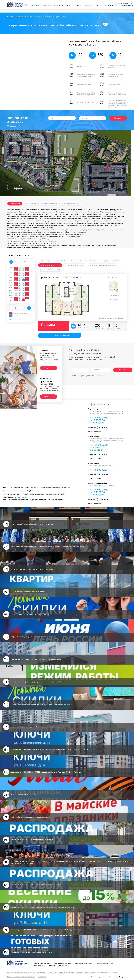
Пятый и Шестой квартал (58, 965)
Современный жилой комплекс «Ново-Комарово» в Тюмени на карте (52, 203)
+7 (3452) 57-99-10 (98, 427)
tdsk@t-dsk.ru (23, 497)
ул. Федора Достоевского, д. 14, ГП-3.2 (103, 265)
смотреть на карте (76, 48)
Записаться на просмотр (61, 335)
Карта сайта (42, 976)
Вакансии (99, 5)
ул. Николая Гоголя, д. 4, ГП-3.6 (74, 265)
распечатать (114, 295)
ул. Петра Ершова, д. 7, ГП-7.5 (109, 261)
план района (15, 203)
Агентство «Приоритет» (119, 977)
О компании (109, 5)
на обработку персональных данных (25, 126)
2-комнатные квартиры (83, 963)
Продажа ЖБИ (88, 5)
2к (20, 262)
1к (16, 262)
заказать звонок (127, 5)
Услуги (78, 5)
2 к (16, 267)
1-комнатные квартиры (62, 963)
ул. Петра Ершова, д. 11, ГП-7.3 (50, 269)
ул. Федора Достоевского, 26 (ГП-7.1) (52, 261)
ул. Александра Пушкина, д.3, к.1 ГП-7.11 (82, 261)
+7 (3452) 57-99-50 (125, 3)
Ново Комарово (40, 965)
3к (25, 262)
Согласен (13, 126)
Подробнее (48, 368)
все (11, 262)
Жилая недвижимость (42, 963)
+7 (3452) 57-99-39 (98, 474)
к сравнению (114, 299)
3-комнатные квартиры (104, 963)
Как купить (69, 5)
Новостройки (34, 5)
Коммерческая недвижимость (52, 5)
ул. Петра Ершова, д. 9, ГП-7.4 (50, 265)
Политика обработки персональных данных (21, 976)
